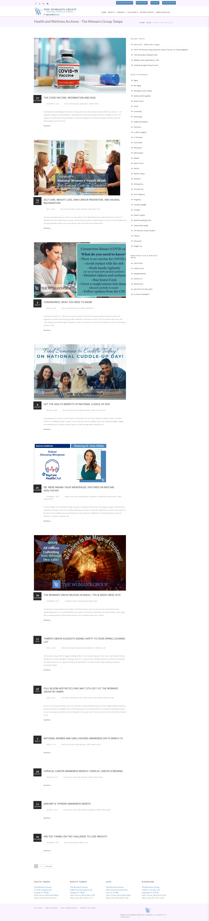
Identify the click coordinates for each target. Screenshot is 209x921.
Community (69, 601)
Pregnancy (137, 200)
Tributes (136, 236)
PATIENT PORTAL (142, 3)
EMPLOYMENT (51, 908)
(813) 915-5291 (159, 895)
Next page (48, 866)
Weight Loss (96, 209)
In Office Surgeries (140, 132)
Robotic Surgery (139, 215)
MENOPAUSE (138, 284)
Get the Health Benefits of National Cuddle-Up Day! (77, 404)
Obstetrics (137, 179)
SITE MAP (38, 908)
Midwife (136, 158)
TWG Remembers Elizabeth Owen (146, 55)
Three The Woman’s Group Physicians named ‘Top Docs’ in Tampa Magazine (161, 50)
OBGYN (78, 209)
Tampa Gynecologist (98, 410)
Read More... (47, 126)
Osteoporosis (138, 184)
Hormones (81, 410)
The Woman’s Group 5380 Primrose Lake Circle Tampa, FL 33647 (81, 890)
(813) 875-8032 (52, 895)
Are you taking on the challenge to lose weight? (75, 836)
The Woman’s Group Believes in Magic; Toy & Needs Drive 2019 (82, 594)
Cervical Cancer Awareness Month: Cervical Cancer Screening (83, 771)
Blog (149, 22)
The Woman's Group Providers (144, 231)
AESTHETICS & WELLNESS (143, 289)
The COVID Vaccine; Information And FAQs (70, 97)
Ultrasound (137, 241)
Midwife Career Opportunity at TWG (146, 60)
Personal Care (86, 209)
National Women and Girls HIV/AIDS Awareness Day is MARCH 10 (83, 738)
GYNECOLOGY (139, 268)
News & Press (111, 497)
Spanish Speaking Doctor (142, 220)
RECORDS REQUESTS (169, 3)
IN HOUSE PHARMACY (142, 294)
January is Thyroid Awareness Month (67, 803)
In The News (81, 308)
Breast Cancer (139, 101)
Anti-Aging (65, 698)
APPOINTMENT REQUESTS (124, 3)
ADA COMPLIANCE (69, 908)
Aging (136, 80)
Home (142, 22)
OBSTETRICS (138, 263)
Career (136, 106)
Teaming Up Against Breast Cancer (146, 65)
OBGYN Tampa (94, 104)
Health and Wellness (71, 104)
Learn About (84, 104)
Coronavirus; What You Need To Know (68, 302)
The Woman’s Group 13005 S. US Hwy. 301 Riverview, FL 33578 (151, 890)
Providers (137, 210)
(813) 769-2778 (88, 895)
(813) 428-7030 (124, 895)
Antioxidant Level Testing (78, 698)
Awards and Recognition (142, 96)
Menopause (103, 497)
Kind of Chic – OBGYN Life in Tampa (146, 45)
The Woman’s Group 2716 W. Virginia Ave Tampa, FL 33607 (43, 890)
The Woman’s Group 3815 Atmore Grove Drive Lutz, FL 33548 (116, 890)
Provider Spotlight (140, 205)
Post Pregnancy (139, 194)
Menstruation (138, 153)
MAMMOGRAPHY (140, 274)
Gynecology (69, 497)
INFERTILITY (138, 279)
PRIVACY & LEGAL (88, 908)
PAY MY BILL (155, 3)
